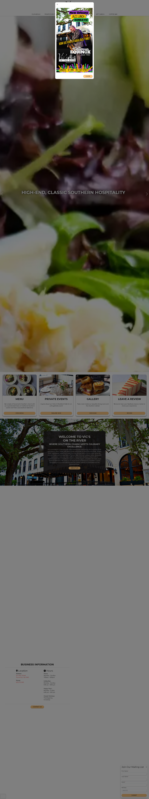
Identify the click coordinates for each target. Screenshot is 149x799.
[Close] (57, 4)
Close (88, 76)
